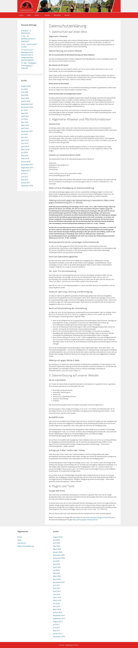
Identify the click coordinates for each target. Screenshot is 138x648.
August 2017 (26, 170)
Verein (37, 15)
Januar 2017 (25, 183)
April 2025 (25, 116)
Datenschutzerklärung (25, 546)
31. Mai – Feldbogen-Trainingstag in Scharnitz (29, 65)
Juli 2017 (24, 173)
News (29, 15)
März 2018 (25, 158)
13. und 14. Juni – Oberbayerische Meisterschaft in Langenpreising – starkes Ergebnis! (27, 55)
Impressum (21, 543)
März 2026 (25, 98)
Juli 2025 (24, 110)
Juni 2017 (24, 176)
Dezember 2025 (27, 104)
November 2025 (27, 107)
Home (21, 15)
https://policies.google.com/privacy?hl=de (85, 520)
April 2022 (25, 128)
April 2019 (25, 146)
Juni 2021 (24, 134)
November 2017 (27, 164)
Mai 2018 (24, 155)
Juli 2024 (24, 119)
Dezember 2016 (27, 186)
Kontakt (67, 15)
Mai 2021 (24, 137)
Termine (47, 15)
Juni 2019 (24, 143)
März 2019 (25, 149)
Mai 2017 (24, 180)
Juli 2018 (24, 152)
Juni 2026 (24, 92)
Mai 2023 (24, 122)
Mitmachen (57, 15)
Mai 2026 (24, 95)
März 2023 (25, 125)
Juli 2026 (24, 89)
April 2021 (25, 140)
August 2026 (26, 86)
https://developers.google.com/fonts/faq (98, 517)
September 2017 (27, 167)
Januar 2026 (25, 101)
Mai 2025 (24, 113)
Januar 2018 (25, 161)
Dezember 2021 (27, 131)
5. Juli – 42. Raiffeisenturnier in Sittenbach (28, 38)
